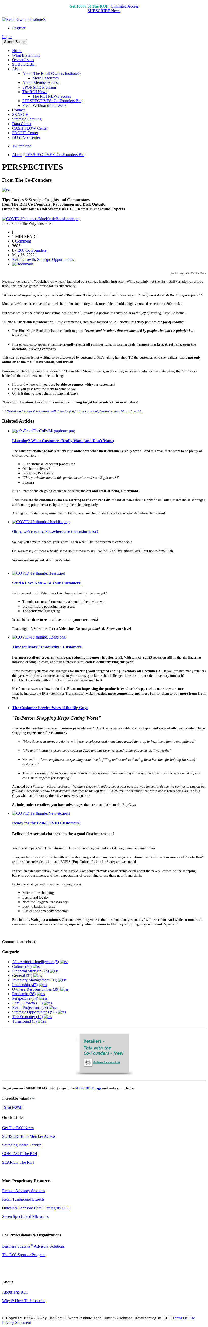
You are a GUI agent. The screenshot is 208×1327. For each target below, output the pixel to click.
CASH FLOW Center (30, 128)
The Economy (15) (27, 1016)
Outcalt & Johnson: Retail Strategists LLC (36, 1208)
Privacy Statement (16, 1322)
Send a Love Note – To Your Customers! (46, 583)
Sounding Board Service (21, 1145)
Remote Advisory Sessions (23, 1190)
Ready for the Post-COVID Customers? (46, 823)
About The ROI (15, 1292)
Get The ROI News (18, 1128)
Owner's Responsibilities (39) (35, 989)
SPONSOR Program (39, 87)
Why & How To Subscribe (23, 1301)
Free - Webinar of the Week (44, 105)
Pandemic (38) (24, 994)
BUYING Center (26, 137)
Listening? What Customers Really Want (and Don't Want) (63, 441)
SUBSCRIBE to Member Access (28, 1136)
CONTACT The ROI (19, 1153)
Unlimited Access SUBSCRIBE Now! (113, 8)
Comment (23, 241)
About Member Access (40, 82)
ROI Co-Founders (31, 250)
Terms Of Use (183, 1318)
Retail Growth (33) (27, 1003)
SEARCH (20, 114)
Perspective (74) (25, 998)
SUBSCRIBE (23, 64)
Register (18, 28)
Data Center (21, 124)
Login (7, 37)
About (17, 69)
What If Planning (26, 55)
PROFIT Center (25, 133)
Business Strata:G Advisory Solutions (33, 1246)
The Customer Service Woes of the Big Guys (50, 707)
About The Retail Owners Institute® (51, 73)
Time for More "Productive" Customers (46, 647)
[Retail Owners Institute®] (24, 19)
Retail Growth (23, 259)
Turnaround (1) (24, 1021)
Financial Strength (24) (30, 971)
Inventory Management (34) (34, 980)
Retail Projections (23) (30, 1007)
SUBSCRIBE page (88, 1088)
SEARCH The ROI (18, 1162)
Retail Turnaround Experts (23, 1199)
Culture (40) (22, 966)
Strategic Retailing (27, 119)
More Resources (45, 78)
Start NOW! (12, 1107)
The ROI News (34, 92)
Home (17, 50)
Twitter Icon (22, 146)
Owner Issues (23, 60)
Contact (18, 110)
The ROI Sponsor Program (23, 1255)
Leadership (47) (25, 985)
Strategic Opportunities (55, 259)
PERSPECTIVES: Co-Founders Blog (52, 101)
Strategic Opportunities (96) (34, 1012)
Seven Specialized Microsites (25, 1216)
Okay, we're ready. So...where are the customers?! (55, 531)
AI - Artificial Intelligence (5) (35, 962)
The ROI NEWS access (51, 96)
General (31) (22, 975)
